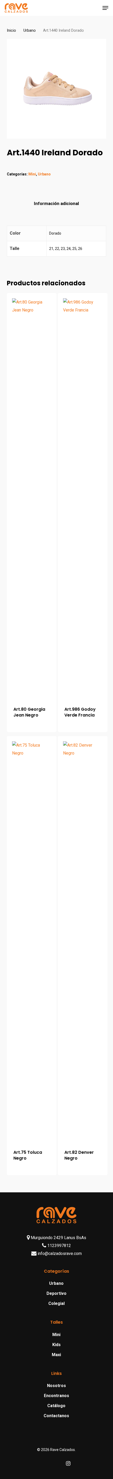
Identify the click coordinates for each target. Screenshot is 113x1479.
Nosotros (56, 1385)
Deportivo (56, 1293)
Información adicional (56, 203)
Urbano (29, 30)
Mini (32, 174)
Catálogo (56, 1405)
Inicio (11, 30)
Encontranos (56, 1395)
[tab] (56, 203)
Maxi (56, 1354)
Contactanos (56, 1415)
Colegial (56, 1303)
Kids (56, 1344)
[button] (105, 8)
